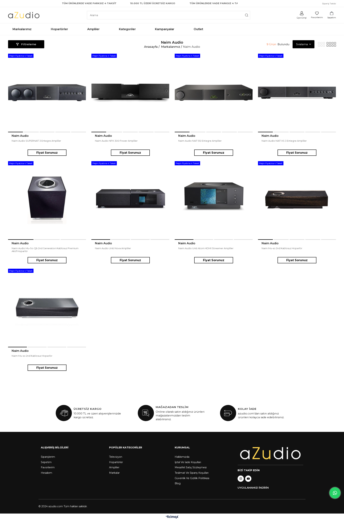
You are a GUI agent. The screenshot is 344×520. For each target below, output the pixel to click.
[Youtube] (248, 478)
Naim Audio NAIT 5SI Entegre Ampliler (200, 140)
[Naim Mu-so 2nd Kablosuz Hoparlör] (297, 200)
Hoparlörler (116, 462)
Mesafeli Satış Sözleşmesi (191, 467)
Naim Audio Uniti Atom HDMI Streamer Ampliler (205, 248)
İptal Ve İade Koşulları (188, 462)
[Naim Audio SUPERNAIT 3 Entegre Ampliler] (47, 93)
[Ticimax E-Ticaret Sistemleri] (172, 517)
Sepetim (46, 462)
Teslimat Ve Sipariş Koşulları (192, 472)
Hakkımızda (182, 456)
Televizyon (115, 456)
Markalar (114, 472)
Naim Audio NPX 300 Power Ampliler (116, 140)
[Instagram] (241, 478)
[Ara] (246, 15)
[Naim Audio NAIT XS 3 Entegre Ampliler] (297, 93)
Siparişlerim (48, 456)
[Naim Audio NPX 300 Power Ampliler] (130, 93)
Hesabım (46, 472)
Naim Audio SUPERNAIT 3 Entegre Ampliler (36, 140)
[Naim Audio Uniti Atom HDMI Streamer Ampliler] (214, 200)
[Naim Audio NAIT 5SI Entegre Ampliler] (214, 93)
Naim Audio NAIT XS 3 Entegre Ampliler (284, 140)
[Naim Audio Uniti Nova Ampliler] (130, 200)
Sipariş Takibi (329, 3)
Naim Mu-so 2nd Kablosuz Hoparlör (282, 248)
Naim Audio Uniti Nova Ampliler (113, 248)
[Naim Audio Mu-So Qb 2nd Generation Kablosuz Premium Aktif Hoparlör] (47, 200)
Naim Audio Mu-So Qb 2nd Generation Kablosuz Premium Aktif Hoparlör (45, 250)
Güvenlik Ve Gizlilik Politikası (192, 478)
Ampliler (114, 467)
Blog (178, 483)
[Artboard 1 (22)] (270, 453)
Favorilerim (48, 467)
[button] (21, 239)
